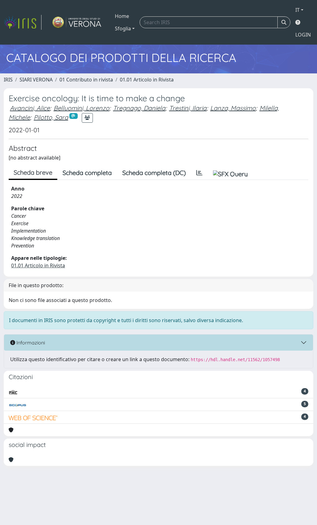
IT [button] (297, 10)
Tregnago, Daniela (139, 108)
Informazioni (30, 342)
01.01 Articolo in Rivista (147, 79)
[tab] (199, 172)
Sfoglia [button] (123, 28)
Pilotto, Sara (51, 117)
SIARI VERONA (36, 79)
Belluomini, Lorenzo (81, 108)
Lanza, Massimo (233, 108)
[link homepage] (22, 22)
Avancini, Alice (30, 108)
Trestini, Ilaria (187, 108)
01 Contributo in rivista (86, 79)
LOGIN (303, 34)
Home (122, 16)
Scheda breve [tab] (33, 172)
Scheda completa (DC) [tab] (154, 173)
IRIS (8, 79)
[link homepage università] (76, 22)
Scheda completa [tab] (87, 173)
